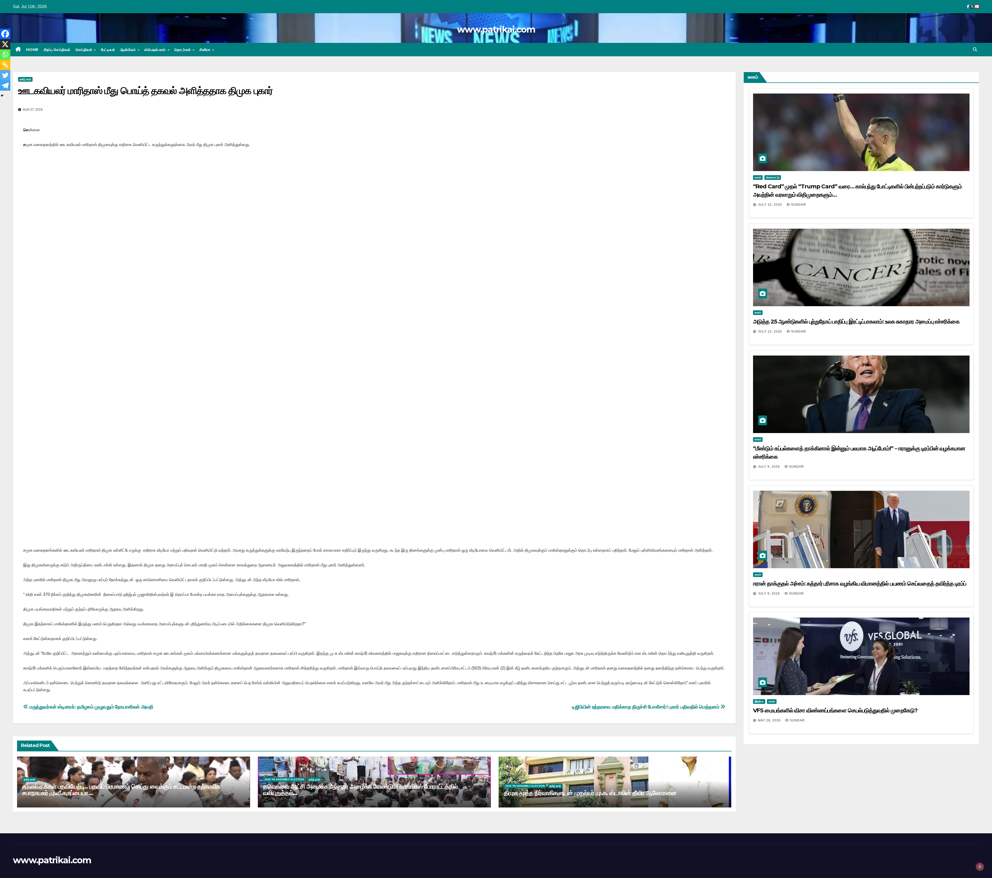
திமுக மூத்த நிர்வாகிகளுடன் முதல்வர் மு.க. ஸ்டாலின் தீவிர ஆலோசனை (590, 793)
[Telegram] (5, 85)
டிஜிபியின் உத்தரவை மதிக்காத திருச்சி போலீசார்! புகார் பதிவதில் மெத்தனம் (646, 707)
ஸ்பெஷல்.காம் (155, 49)
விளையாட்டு (772, 177)
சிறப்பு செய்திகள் (57, 49)
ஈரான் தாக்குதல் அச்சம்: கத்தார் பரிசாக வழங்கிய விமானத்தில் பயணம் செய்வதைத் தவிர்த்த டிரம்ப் (859, 583)
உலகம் (758, 177)
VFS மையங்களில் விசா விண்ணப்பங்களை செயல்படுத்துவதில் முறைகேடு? (835, 710)
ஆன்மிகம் (128, 49)
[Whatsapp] (5, 54)
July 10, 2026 (770, 204)
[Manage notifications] (980, 866)
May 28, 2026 (770, 720)
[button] (975, 49)
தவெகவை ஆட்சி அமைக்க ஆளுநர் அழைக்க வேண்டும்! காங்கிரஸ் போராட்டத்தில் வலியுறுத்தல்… (360, 790)
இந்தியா (759, 701)
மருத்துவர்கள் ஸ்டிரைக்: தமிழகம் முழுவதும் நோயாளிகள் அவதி (90, 707)
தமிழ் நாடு (25, 79)
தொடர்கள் (183, 49)
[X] (5, 44)
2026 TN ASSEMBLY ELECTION (284, 779)
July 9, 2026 (769, 466)
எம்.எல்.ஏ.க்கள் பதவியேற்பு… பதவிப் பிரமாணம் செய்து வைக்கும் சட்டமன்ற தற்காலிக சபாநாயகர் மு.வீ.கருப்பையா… (121, 790)
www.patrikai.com (496, 29)
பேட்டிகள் (108, 49)
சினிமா (205, 49)
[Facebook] (5, 34)
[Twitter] (5, 75)
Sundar (798, 204)
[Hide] (2, 96)
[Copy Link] (5, 65)
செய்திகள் (85, 49)
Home (32, 49)
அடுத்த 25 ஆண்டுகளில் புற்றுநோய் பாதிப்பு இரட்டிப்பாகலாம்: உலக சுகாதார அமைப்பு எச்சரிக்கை (856, 321)
